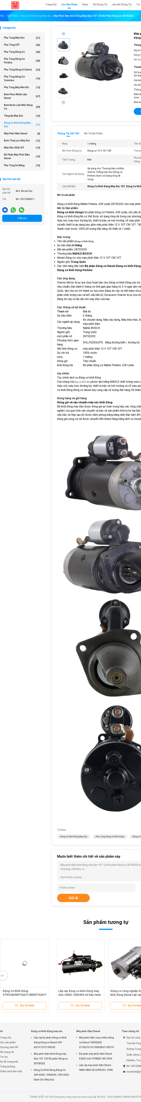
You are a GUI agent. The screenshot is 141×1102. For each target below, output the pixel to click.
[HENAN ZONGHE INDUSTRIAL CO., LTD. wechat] (21, 208)
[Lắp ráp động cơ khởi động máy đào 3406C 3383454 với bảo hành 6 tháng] (27, 963)
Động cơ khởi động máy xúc (22, 124)
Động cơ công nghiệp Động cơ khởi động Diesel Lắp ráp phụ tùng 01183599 (78, 994)
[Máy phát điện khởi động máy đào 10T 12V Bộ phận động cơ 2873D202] (100, 60)
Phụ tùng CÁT (22, 44)
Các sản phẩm (8, 1042)
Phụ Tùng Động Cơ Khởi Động (110, 836)
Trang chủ (5, 1037)
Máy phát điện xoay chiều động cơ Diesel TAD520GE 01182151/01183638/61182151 (96, 1042)
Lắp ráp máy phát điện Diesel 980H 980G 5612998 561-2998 (96, 1067)
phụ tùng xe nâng (22, 165)
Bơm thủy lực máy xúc (22, 140)
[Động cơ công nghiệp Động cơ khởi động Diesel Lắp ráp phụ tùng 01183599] (79, 963)
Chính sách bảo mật (11, 1071)
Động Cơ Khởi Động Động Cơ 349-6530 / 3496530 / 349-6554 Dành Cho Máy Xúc (51, 1075)
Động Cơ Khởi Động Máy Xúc (73, 836)
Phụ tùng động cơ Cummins (22, 78)
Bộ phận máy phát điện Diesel (22, 156)
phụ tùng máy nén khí (22, 87)
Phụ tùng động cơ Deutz (22, 69)
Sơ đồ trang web (9, 1061)
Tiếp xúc (22, 218)
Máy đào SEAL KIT (22, 147)
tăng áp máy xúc (22, 115)
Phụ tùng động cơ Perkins (22, 61)
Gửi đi (73, 898)
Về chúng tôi (7, 1052)
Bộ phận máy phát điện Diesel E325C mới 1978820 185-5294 (95, 1056)
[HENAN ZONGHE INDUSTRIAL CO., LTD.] (15, 5)
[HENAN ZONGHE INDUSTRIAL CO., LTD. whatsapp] (13, 208)
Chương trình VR (9, 1047)
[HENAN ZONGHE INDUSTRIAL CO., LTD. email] (5, 208)
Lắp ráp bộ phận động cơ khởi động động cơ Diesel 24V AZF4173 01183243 (50, 1042)
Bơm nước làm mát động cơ (22, 107)
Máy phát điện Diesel (22, 133)
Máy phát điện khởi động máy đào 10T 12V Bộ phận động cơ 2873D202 (51, 1058)
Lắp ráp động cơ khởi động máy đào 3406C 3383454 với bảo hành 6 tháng (26, 994)
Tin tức (4, 1057)
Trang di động (7, 1066)
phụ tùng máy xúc (22, 37)
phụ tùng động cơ (22, 51)
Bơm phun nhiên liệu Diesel (22, 96)
